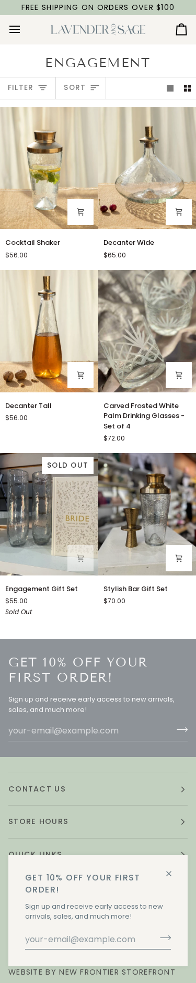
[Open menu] (24, 29)
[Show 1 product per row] (170, 88)
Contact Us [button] (37, 789)
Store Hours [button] (38, 821)
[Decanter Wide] (147, 168)
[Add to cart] (80, 212)
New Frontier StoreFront (117, 972)
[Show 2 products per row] (187, 88)
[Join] (162, 938)
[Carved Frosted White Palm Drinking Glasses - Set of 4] (147, 331)
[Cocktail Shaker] (49, 168)
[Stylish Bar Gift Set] (147, 514)
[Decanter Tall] (49, 331)
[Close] (173, 869)
